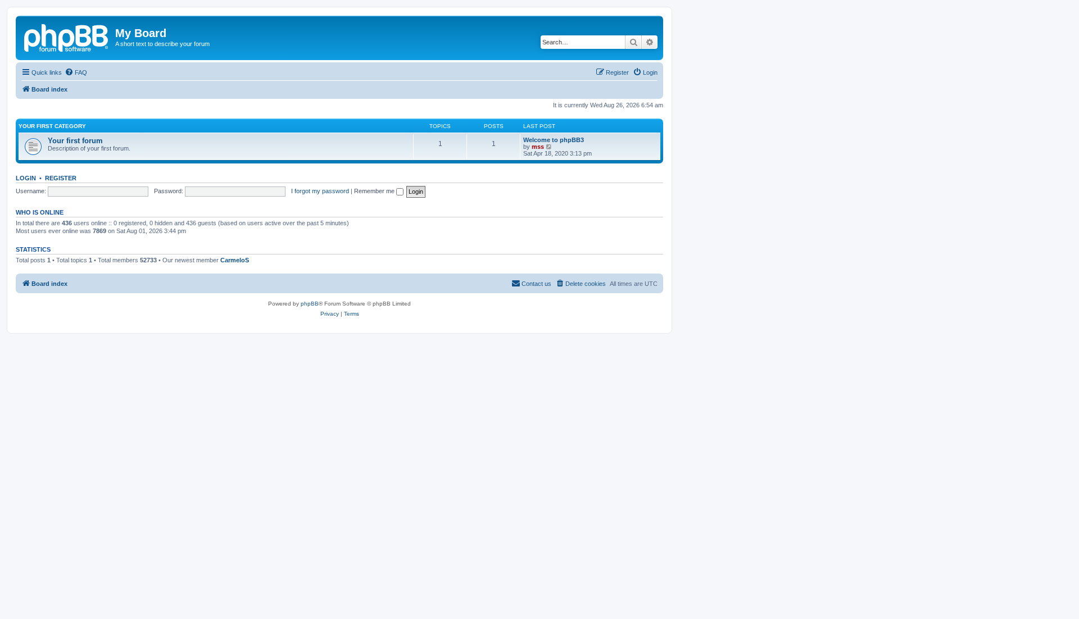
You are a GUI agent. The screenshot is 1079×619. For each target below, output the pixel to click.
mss (538, 146)
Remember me (375, 191)
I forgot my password (320, 191)
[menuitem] (76, 72)
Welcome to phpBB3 (553, 139)
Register (60, 178)
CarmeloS (234, 260)
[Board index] (67, 36)
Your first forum (75, 140)
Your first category (52, 126)
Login (26, 178)
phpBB (310, 304)
